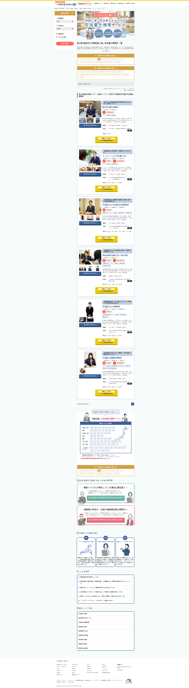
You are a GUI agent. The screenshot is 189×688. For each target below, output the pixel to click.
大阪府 (106, 309)
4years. (103, 664)
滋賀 (105, 438)
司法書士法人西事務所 (111, 307)
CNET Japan (74, 664)
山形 (110, 427)
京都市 (119, 447)
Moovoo (58, 670)
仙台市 (91, 450)
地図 (130, 130)
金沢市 (113, 109)
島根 (105, 441)
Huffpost (73, 668)
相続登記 (93, 71)
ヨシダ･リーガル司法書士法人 (114, 156)
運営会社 (59, 682)
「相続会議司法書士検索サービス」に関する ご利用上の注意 (94, 455)
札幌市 (106, 447)
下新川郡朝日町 (116, 62)
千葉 (103, 430)
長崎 (98, 444)
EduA (58, 668)
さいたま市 (97, 450)
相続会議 (104, 666)
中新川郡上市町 (91, 62)
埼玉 (99, 430)
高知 (120, 441)
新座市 (113, 257)
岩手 (99, 427)
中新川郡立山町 (83, 62)
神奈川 (95, 430)
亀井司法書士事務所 (110, 107)
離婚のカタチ (59, 674)
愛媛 (116, 441)
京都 (98, 438)
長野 (98, 433)
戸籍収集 (107, 71)
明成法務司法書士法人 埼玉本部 (115, 255)
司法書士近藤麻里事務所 (112, 358)
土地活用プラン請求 (130, 3)
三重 (102, 435)
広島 (91, 441)
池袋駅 (121, 158)
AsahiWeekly (120, 669)
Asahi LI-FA (104, 670)
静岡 (95, 435)
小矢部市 (104, 59)
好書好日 (89, 668)
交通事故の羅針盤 (106, 672)
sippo (88, 664)
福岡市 (110, 447)
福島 (114, 427)
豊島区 (113, 158)
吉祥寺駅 (121, 207)
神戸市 (115, 447)
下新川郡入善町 (108, 62)
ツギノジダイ (105, 668)
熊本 (102, 444)
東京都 (106, 158)
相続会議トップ (97, 3)
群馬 (114, 430)
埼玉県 (106, 257)
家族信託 (120, 71)
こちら (110, 456)
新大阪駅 (121, 309)
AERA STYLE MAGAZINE (92, 672)
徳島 (113, 441)
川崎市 (102, 450)
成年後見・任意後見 (96, 74)
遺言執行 (104, 74)
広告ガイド (64, 682)
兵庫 (95, 438)
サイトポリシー (70, 680)
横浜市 (91, 447)
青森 (96, 427)
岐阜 (98, 435)
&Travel (63, 666)
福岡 (91, 444)
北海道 (91, 427)
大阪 (91, 438)
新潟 (91, 433)
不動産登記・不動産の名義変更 (114, 74)
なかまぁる (89, 670)
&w (60, 666)
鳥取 (102, 441)
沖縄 (117, 444)
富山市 (81, 59)
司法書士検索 (120, 3)
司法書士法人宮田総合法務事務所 (115, 205)
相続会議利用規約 (80, 680)
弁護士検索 (106, 3)
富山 (102, 433)
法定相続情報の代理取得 (85, 74)
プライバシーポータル (117, 680)
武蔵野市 (113, 207)
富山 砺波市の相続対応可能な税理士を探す (106, 520)
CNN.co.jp (74, 666)
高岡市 (85, 59)
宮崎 (109, 444)
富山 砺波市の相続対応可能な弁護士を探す (106, 498)
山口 (98, 441)
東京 (91, 430)
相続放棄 (88, 71)
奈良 (102, 438)
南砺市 (113, 59)
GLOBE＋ (89, 666)
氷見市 (108, 59)
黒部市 (118, 59)
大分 (105, 444)
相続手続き (82, 71)
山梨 (95, 433)
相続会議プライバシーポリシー (92, 680)
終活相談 (81, 77)
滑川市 (122, 59)
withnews (59, 672)
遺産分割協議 (114, 71)
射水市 (94, 59)
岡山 (95, 441)
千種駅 (121, 360)
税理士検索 (113, 3)
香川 (109, 441)
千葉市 (107, 450)
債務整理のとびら (76, 674)
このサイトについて (61, 680)
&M (57, 666)
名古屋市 (113, 360)
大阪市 (113, 309)
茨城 (106, 430)
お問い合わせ (71, 682)
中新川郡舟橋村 (99, 62)
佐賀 (95, 444)
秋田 (103, 427)
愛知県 (106, 360)
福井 (109, 433)
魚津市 (90, 59)
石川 (105, 433)
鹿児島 (113, 444)
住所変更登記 (125, 74)
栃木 (110, 430)
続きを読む (123, 121)
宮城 (106, 427)
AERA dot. (74, 670)
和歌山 (109, 438)
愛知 (91, 435)
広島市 (124, 447)
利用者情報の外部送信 (106, 680)
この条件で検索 (64, 43)
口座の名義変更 (100, 71)
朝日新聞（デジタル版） (62, 664)
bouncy (73, 672)
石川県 (106, 109)
